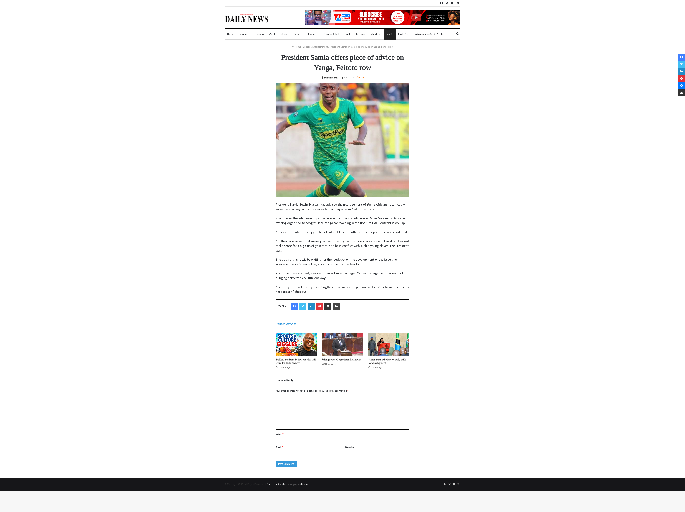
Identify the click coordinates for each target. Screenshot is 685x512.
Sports (390, 34)
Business (312, 34)
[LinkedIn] (311, 306)
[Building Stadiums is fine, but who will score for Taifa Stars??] (296, 344)
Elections (259, 34)
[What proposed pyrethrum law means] (342, 344)
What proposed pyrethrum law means (341, 359)
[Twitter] (302, 306)
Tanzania (243, 34)
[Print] (336, 306)
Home (230, 34)
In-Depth (360, 34)
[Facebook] (294, 306)
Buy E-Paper (404, 34)
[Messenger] (681, 85)
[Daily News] (246, 18)
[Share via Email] (327, 306)
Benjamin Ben (331, 77)
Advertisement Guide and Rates (431, 34)
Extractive (375, 34)
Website (349, 447)
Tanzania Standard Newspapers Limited (288, 484)
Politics (283, 34)
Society (297, 34)
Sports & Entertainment (315, 46)
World (272, 34)
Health (348, 34)
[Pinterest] (319, 306)
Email (279, 447)
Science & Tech (332, 34)
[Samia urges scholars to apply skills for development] (388, 344)
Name (279, 434)
